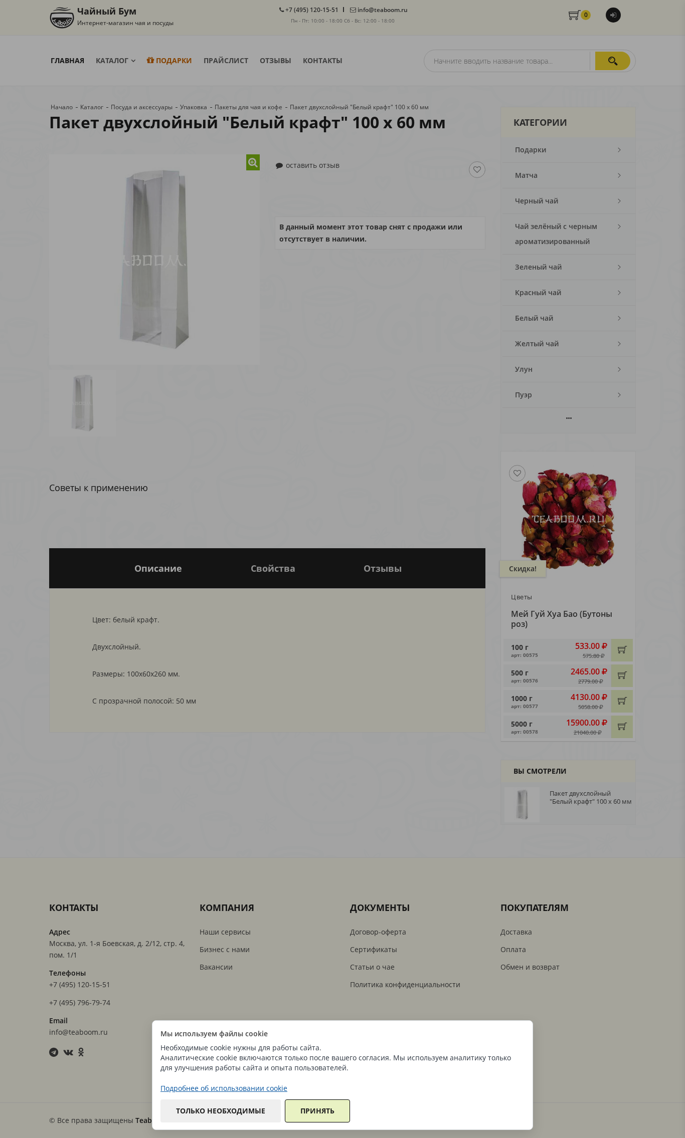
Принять (317, 1110)
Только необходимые (220, 1110)
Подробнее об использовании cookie (223, 1088)
